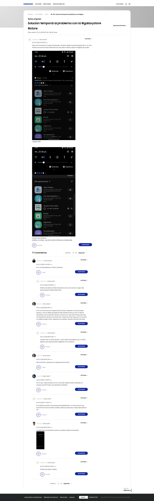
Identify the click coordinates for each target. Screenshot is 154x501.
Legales (72, 497)
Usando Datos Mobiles (39, 238)
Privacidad (63, 497)
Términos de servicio (51, 497)
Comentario (85, 244)
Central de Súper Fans (59, 4)
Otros (46, 42)
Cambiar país (93, 497)
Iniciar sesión (119, 4)
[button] (89, 39)
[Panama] (28, 4)
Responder (81, 272)
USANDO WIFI (36, 142)
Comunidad (38, 4)
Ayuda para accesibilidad (33, 497)
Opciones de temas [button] (119, 25)
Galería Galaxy (47, 4)
